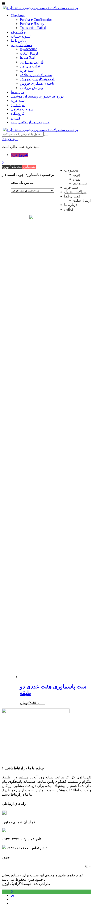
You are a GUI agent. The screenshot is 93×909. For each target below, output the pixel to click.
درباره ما (17, 92)
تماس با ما (18, 41)
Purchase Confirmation (36, 19)
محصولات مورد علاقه (36, 75)
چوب (77, 175)
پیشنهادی (80, 183)
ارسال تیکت (29, 53)
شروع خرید (19, 155)
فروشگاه (17, 113)
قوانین (15, 118)
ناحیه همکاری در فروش (37, 79)
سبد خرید (27, 70)
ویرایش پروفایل (31, 88)
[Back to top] (12, 895)
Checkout (18, 15)
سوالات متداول (22, 109)
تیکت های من (30, 66)
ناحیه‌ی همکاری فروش (37, 83)
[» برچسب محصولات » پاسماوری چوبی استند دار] (40, 8)
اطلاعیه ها (27, 58)
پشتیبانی (29, 167)
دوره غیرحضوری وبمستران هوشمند (37, 96)
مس (76, 179)
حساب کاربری (21, 45)
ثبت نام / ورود (12, 167)
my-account (28, 49)
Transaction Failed (33, 28)
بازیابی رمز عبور (32, 62)
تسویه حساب (20, 36)
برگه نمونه (18, 32)
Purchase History (32, 24)
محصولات (71, 170)
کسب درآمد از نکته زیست (30, 122)
